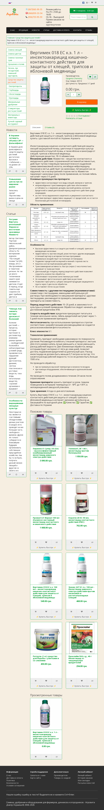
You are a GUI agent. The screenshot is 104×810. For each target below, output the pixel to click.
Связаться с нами (37, 775)
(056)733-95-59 (35, 17)
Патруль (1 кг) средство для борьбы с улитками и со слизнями (46, 658)
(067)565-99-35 (35, 9)
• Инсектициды (14, 94)
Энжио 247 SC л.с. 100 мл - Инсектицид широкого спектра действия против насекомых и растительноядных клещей (81, 592)
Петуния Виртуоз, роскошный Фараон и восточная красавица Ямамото (15, 227)
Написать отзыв (74, 118)
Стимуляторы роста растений (15, 109)
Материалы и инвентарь (14, 116)
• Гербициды (13, 90)
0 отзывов (84, 115)
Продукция (23, 30)
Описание (36, 127)
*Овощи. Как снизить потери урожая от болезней (15, 313)
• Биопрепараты (15, 86)
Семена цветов (14, 54)
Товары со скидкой (62, 778)
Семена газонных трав (15, 58)
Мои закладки (84, 780)
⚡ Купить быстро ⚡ (81, 110)
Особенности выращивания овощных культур (16, 404)
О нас (12, 30)
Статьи (46, 30)
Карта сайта (35, 778)
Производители (60, 775)
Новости (36, 30)
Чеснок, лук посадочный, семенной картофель (13, 72)
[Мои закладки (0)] (92, 2)
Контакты (77, 30)
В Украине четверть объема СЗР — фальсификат (16, 139)
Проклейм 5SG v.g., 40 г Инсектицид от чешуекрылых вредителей (80, 659)
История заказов (85, 778)
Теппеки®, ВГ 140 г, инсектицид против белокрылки (78, 450)
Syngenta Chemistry (74, 78)
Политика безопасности (12, 781)
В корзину (81, 102)
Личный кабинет (85, 775)
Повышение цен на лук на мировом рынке (15, 183)
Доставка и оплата (61, 30)
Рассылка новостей (86, 783)
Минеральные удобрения (14, 103)
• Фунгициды (13, 98)
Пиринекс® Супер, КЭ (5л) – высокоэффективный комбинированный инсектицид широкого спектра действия (46, 452)
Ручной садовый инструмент (15, 122)
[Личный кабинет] (87, 2)
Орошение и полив (16, 64)
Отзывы (88, 30)
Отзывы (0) (49, 127)
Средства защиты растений (15, 80)
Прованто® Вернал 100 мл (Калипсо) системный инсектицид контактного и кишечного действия (46, 520)
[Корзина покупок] (95, 2)
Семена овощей (15, 50)
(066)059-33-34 (35, 13)
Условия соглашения (15, 785)
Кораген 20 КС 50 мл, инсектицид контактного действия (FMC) (81, 519)
